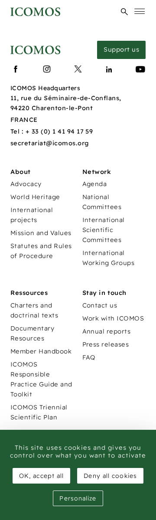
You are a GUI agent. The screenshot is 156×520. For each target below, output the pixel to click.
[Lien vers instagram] (47, 69)
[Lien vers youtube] (140, 69)
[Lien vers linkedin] (109, 69)
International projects (31, 215)
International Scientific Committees (103, 230)
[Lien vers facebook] (15, 69)
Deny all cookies (110, 476)
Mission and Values (41, 233)
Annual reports (106, 331)
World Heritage (35, 197)
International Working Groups (108, 258)
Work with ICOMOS (113, 318)
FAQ (89, 357)
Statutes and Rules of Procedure (41, 251)
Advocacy (26, 184)
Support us (121, 49)
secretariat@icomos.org (49, 143)
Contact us (99, 305)
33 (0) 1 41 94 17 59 (62, 131)
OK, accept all (41, 476)
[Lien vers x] (78, 69)
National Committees (102, 202)
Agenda (94, 184)
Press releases (105, 344)
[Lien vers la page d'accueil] (35, 50)
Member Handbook (41, 351)
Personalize (77, 498)
